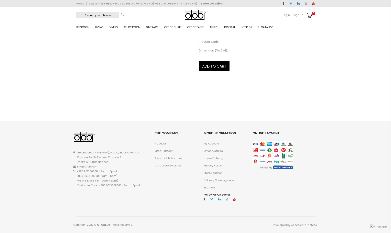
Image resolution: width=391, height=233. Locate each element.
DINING (113, 27)
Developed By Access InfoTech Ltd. (295, 225)
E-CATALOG (265, 27)
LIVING (99, 27)
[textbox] (97, 15)
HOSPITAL (229, 27)
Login (286, 15)
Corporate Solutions (168, 165)
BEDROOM (83, 27)
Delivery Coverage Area (220, 180)
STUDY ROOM (132, 27)
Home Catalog (213, 158)
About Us (161, 143)
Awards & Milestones (168, 158)
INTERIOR (246, 27)
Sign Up (298, 15)
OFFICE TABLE (195, 27)
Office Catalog (213, 151)
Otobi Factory (163, 151)
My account (211, 143)
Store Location (212, 3)
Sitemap (209, 187)
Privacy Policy (213, 165)
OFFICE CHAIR (172, 27)
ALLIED (213, 27)
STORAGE (152, 27)
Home (80, 3)
